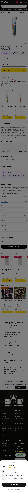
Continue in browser (14, 489)
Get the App (14, 484)
